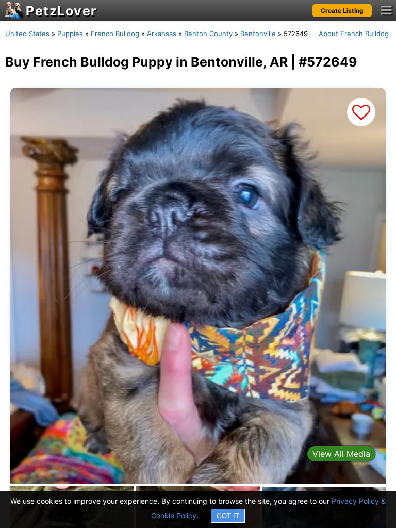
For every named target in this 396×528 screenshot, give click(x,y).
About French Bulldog (354, 33)
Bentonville (258, 33)
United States (27, 33)
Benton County (208, 33)
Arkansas (161, 33)
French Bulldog (115, 33)
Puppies (70, 33)
